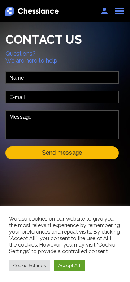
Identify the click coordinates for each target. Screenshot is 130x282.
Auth (104, 11)
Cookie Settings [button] (29, 265)
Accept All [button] (69, 265)
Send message (62, 152)
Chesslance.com (49, 11)
